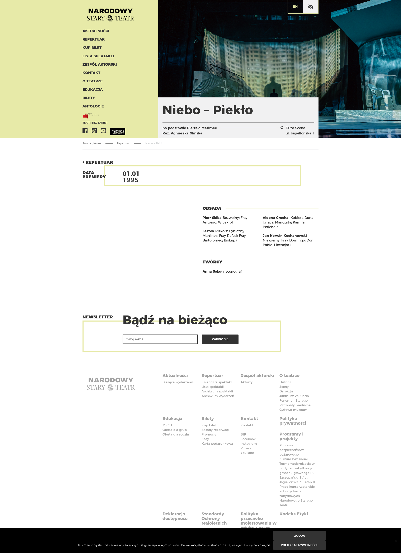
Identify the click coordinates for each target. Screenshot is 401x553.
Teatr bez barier (95, 122)
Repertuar (93, 39)
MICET (167, 425)
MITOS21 (112, 130)
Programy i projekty (291, 436)
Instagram (94, 130)
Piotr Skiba (212, 218)
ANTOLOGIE (93, 106)
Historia (285, 382)
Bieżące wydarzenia (178, 382)
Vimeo (246, 448)
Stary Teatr (110, 13)
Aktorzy (247, 382)
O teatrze (92, 81)
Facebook (85, 130)
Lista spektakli (98, 56)
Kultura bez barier (293, 459)
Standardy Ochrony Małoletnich (214, 518)
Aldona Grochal (276, 218)
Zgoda (299, 535)
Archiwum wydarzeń (218, 396)
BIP (243, 434)
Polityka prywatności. (299, 545)
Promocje (209, 434)
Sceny (284, 387)
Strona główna (91, 143)
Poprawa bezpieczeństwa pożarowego (292, 449)
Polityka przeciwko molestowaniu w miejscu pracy (259, 521)
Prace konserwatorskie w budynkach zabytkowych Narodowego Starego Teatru (297, 496)
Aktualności (95, 31)
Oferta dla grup (174, 430)
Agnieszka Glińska (186, 133)
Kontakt (91, 73)
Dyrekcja (286, 391)
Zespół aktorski (99, 64)
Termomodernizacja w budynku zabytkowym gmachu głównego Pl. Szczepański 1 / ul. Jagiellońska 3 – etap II (297, 473)
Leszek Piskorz (215, 231)
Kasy (205, 439)
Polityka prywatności (292, 420)
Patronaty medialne (295, 405)
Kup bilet (92, 48)
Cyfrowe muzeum (293, 410)
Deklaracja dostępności (175, 516)
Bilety (88, 98)
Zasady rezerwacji (216, 430)
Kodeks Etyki (293, 514)
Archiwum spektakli (217, 391)
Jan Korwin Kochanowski (285, 236)
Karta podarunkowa (217, 444)
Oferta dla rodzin (175, 434)
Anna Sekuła (214, 271)
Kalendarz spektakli (217, 382)
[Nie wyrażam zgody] (396, 540)
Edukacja (92, 89)
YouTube (103, 130)
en (295, 7)
